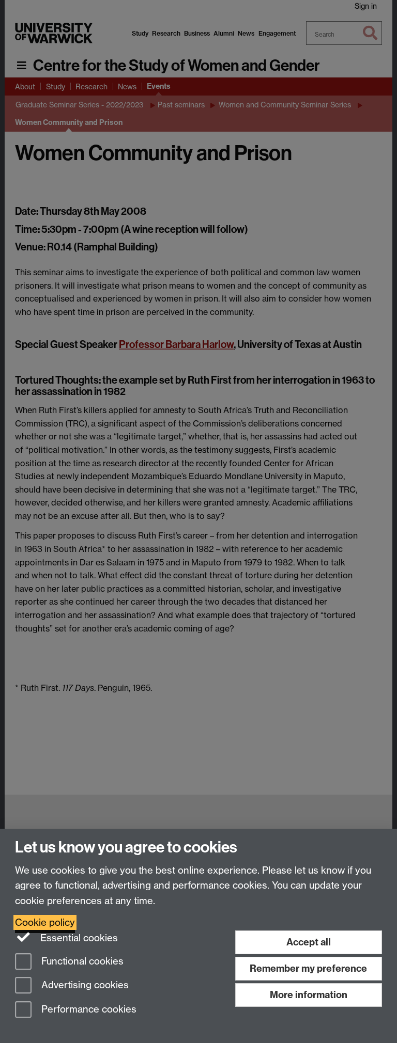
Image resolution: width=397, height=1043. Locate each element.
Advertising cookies (84, 985)
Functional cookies (81, 961)
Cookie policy (45, 922)
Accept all (308, 942)
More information (308, 995)
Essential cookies (78, 938)
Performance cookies (87, 1010)
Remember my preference (308, 968)
